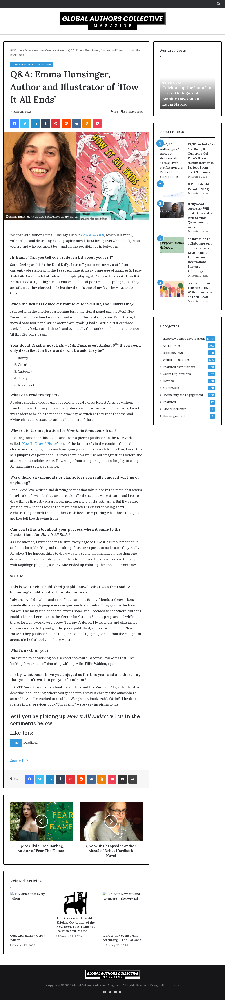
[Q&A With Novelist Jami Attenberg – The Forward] (123, 911)
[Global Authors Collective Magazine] (112, 20)
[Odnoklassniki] (86, 123)
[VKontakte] (76, 123)
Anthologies (172, 345)
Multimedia (171, 388)
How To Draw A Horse (39, 443)
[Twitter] (24, 123)
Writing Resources (176, 359)
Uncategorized (174, 416)
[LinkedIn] (35, 123)
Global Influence (174, 409)
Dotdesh (173, 985)
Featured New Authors (179, 366)
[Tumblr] (45, 123)
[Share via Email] (122, 779)
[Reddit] (66, 123)
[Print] (132, 779)
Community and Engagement (183, 395)
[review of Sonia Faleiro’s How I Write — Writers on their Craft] (172, 289)
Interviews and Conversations (45, 50)
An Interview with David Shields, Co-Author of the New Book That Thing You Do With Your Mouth (75, 924)
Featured (169, 402)
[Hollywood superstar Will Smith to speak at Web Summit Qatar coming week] (172, 210)
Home (17, 50)
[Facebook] (14, 123)
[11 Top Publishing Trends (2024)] (172, 190)
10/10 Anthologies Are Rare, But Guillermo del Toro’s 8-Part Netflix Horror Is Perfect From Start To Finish (201, 158)
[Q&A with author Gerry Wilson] (30, 911)
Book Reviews (173, 352)
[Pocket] (97, 123)
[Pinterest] (55, 123)
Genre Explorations (177, 374)
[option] (187, 85)
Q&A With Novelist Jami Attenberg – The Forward (122, 938)
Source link (19, 761)
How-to (168, 381)
